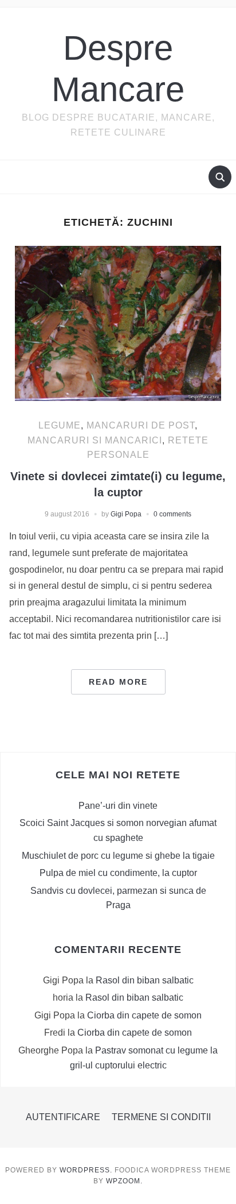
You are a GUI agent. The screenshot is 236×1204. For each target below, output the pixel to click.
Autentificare (63, 1117)
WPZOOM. (124, 1181)
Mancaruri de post (140, 425)
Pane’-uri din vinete (118, 806)
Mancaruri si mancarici (94, 440)
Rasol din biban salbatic (145, 980)
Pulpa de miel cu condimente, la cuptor (118, 873)
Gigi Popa (126, 514)
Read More (118, 681)
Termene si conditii (161, 1117)
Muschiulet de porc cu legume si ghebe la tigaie (118, 855)
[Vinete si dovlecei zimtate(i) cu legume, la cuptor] (118, 322)
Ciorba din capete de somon (144, 1015)
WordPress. (86, 1170)
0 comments (172, 514)
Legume (59, 425)
